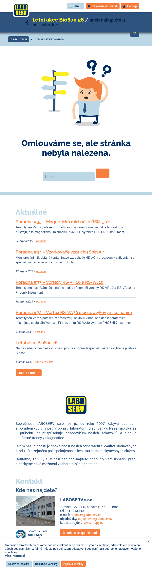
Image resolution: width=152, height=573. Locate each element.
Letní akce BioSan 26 (58, 20)
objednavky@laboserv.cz (95, 518)
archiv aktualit (28, 373)
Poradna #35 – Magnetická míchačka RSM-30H (63, 221)
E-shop (132, 6)
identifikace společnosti (80, 533)
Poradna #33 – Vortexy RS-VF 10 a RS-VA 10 (60, 282)
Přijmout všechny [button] (73, 564)
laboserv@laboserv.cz (86, 515)
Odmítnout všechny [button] (46, 564)
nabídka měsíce (44, 362)
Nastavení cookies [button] (18, 564)
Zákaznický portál (104, 6)
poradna (41, 241)
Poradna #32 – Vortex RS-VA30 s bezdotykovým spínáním (74, 312)
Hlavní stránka (18, 39)
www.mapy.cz (94, 522)
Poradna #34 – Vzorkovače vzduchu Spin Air (60, 251)
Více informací (15, 555)
